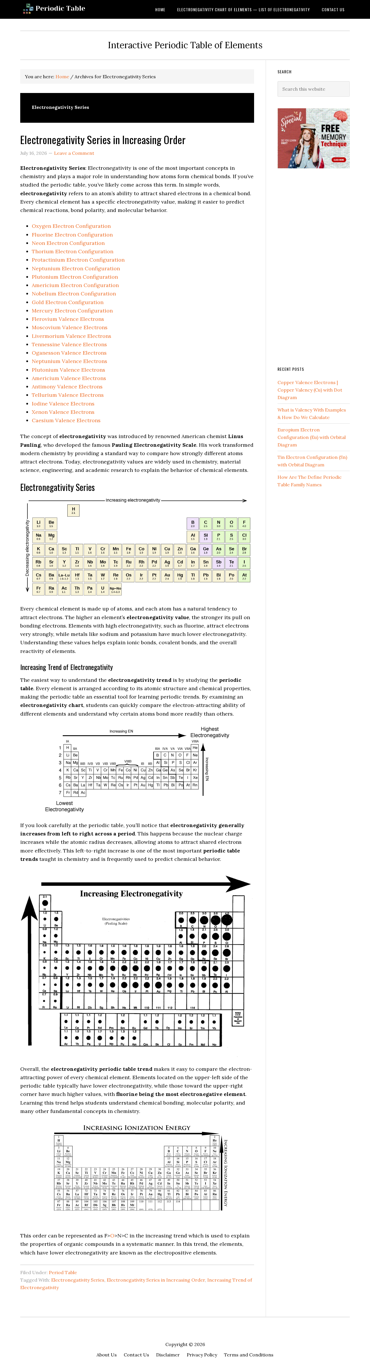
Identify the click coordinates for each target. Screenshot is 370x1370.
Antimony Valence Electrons (67, 386)
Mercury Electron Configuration (72, 310)
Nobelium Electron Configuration (74, 293)
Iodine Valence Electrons (63, 403)
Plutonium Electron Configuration (75, 276)
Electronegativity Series (77, 1280)
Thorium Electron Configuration (72, 251)
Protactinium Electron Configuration (78, 259)
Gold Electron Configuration (67, 302)
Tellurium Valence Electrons (68, 395)
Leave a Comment (74, 153)
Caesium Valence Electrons (66, 420)
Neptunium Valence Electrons (69, 361)
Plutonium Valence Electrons (68, 369)
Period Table (63, 1272)
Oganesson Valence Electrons (69, 352)
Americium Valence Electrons (69, 378)
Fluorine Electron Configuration (72, 234)
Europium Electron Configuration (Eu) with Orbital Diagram (312, 437)
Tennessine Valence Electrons (69, 344)
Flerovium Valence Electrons (68, 319)
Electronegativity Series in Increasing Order (104, 139)
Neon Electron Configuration (68, 243)
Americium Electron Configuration (75, 285)
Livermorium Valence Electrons (71, 336)
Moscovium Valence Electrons (70, 327)
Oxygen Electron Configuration (71, 226)
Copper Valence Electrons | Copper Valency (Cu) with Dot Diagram (310, 389)
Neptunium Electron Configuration (76, 268)
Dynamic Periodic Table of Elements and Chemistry (66, 9)
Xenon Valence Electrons (63, 412)
